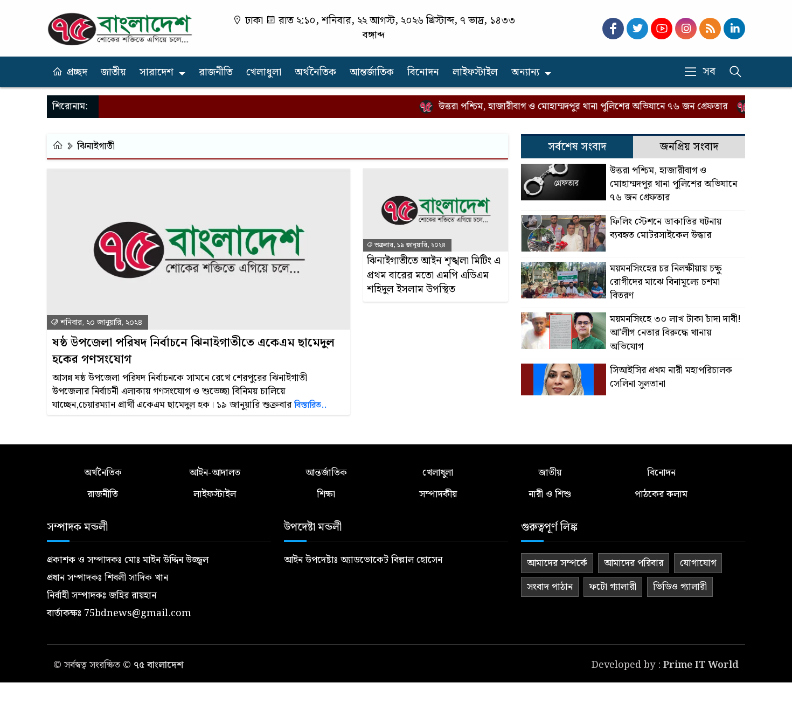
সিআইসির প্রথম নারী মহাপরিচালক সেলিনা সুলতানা (671, 377)
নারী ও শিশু (550, 494)
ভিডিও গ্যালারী (680, 587)
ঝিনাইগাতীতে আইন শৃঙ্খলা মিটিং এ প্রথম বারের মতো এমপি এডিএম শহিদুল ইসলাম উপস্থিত (434, 275)
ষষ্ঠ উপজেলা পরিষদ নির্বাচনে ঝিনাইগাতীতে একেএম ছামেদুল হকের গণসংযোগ (193, 351)
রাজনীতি (216, 72)
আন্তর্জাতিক (372, 72)
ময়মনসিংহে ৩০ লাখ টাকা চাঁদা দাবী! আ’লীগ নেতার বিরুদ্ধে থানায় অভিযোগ (675, 332)
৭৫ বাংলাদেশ (158, 665)
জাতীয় (113, 72)
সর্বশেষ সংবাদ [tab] (577, 147)
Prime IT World (701, 665)
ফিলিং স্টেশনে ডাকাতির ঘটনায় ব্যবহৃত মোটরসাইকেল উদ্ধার (665, 228)
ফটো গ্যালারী (612, 587)
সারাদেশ (156, 72)
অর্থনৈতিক (315, 72)
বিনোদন (423, 72)
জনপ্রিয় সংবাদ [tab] (689, 147)
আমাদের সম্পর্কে (557, 563)
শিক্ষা (326, 494)
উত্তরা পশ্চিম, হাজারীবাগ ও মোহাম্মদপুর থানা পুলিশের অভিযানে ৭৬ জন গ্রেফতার (572, 106)
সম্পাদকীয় (438, 494)
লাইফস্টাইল (475, 72)
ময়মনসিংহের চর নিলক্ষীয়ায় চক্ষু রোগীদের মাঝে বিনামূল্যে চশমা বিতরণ (666, 282)
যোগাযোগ (698, 563)
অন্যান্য (525, 72)
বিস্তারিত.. (310, 405)
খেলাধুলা (263, 72)
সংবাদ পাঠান (550, 587)
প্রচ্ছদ (77, 72)
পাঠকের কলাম (661, 494)
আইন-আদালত (214, 472)
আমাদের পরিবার (633, 563)
